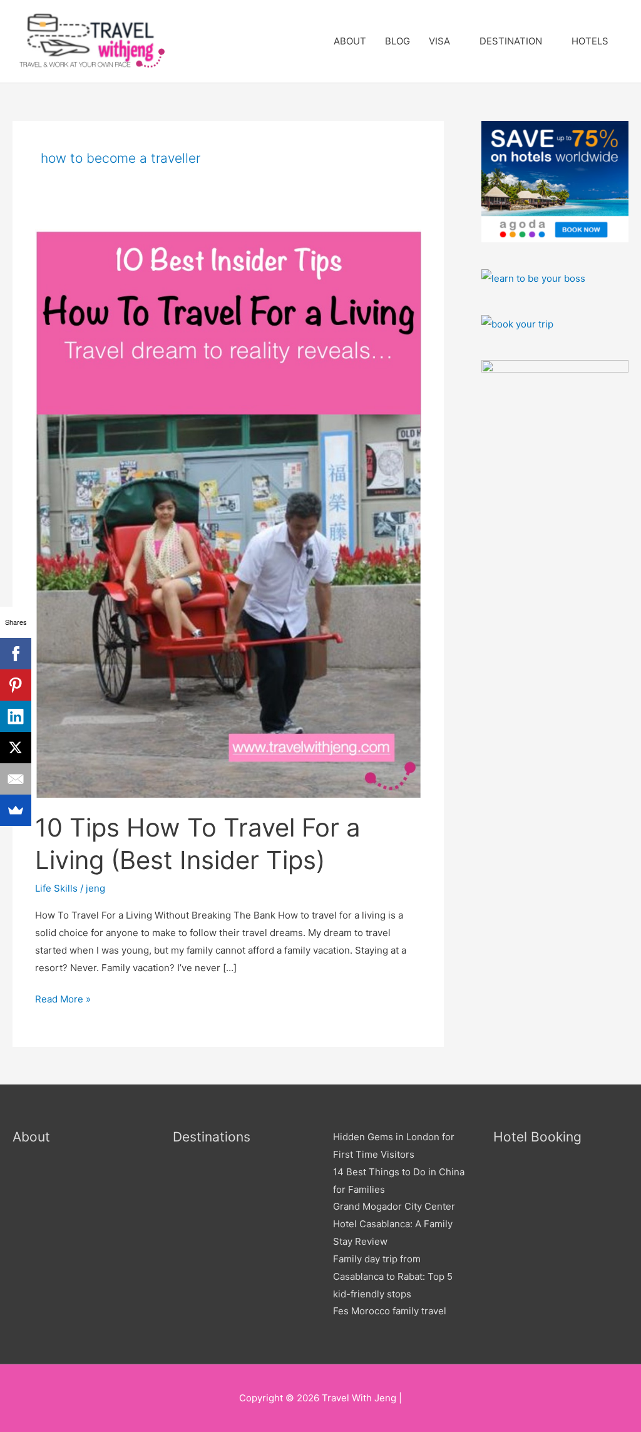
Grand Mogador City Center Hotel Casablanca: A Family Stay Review (394, 1223)
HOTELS (590, 41)
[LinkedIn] (15, 716)
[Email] (15, 779)
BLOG (397, 41)
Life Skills (56, 888)
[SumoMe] (15, 810)
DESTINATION (510, 41)
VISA (439, 41)
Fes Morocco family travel (389, 1311)
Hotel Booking (537, 1137)
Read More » (63, 998)
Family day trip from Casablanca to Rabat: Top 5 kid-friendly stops (393, 1276)
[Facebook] (15, 653)
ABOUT (350, 41)
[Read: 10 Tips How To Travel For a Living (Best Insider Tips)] (228, 512)
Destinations (211, 1137)
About (31, 1137)
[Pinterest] (15, 685)
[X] (15, 747)
